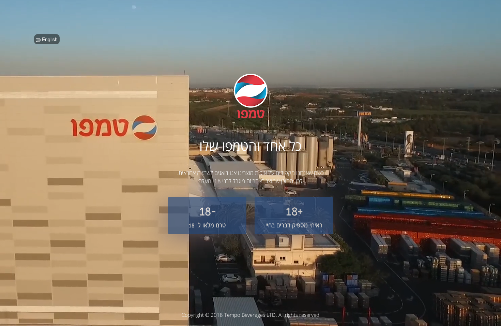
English (49, 39)
